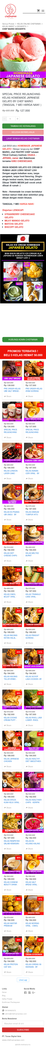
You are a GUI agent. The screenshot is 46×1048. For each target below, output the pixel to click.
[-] (25, 992)
